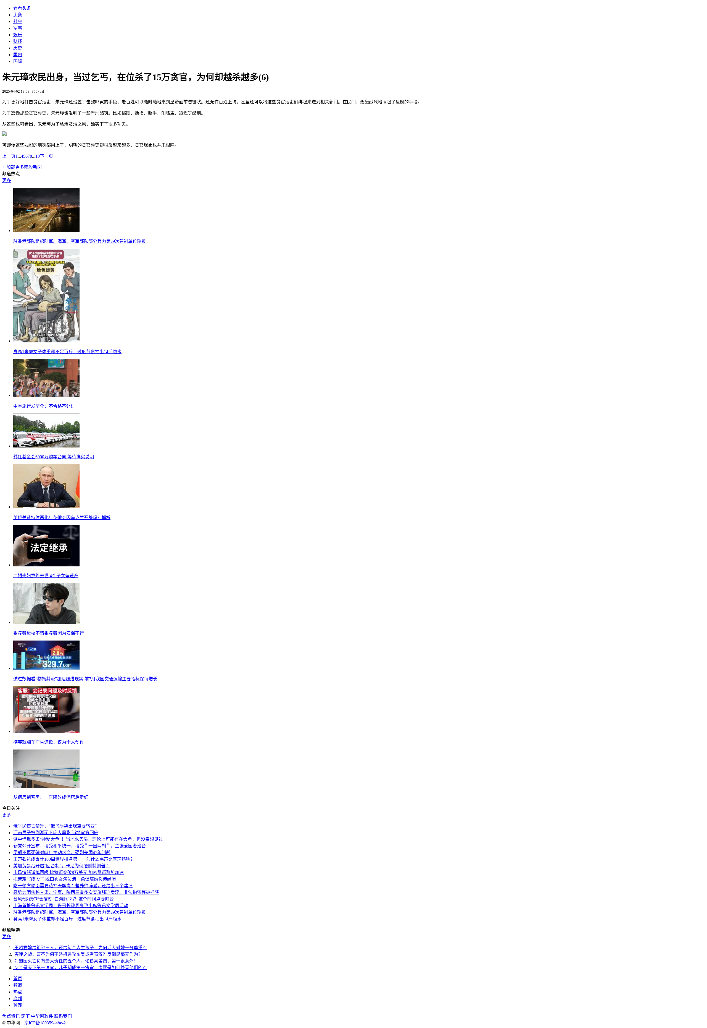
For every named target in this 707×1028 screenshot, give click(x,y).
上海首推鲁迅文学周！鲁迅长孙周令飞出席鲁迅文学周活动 (70, 905)
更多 (6, 180)
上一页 (8, 156)
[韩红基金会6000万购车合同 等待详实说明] (46, 446)
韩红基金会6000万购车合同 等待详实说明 (53, 456)
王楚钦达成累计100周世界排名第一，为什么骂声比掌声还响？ (74, 859)
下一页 (46, 156)
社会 (17, 21)
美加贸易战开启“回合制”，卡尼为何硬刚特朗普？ (61, 865)
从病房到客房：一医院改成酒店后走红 (50, 797)
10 (37, 156)
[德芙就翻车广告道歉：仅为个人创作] (46, 731)
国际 (17, 61)
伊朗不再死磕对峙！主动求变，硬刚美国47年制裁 (61, 852)
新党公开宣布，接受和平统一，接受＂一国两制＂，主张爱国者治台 (79, 846)
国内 (17, 54)
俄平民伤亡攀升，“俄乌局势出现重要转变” (55, 826)
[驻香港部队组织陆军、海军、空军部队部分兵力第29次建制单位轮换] (46, 230)
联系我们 (63, 1016)
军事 (17, 28)
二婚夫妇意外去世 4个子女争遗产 (45, 575)
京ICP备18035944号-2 (45, 1023)
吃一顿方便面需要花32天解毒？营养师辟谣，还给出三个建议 (73, 885)
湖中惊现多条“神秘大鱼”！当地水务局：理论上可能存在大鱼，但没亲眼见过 (88, 839)
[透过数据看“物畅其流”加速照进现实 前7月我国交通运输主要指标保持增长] (46, 668)
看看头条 (22, 8)
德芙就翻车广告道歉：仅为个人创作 (48, 742)
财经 (17, 41)
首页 (17, 978)
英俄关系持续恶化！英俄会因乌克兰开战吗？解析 (61, 517)
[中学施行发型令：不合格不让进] (46, 395)
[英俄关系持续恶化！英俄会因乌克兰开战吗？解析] (46, 506)
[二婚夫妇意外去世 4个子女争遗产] (46, 565)
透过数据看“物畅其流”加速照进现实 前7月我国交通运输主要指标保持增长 (85, 678)
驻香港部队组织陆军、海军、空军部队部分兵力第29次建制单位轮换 (79, 241)
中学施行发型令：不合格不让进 (44, 406)
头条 (17, 14)
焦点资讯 (11, 1016)
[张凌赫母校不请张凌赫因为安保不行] (46, 622)
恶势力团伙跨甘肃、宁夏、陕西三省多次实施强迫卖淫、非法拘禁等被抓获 (86, 892)
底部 (17, 998)
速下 (25, 1016)
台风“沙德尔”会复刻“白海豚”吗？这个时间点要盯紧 (63, 899)
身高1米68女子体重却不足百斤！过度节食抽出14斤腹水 (67, 351)
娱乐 (17, 34)
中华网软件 (42, 1016)
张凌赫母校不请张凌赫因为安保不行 (48, 633)
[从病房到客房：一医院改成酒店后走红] (46, 786)
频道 (17, 985)
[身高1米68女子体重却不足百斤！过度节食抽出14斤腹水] (46, 341)
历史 (17, 48)
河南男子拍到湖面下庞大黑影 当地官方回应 (55, 832)
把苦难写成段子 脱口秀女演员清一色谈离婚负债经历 (64, 879)
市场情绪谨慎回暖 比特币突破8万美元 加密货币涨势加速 (68, 872)
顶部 (17, 1005)
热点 (17, 992)
